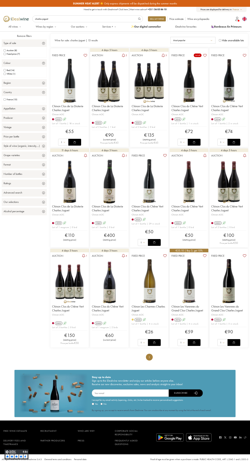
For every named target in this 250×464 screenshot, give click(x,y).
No (104, 403)
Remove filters (24, 36)
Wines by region (44, 26)
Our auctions (77, 26)
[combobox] (237, 9)
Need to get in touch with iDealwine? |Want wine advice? (125, 9)
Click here (123, 9)
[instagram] (230, 437)
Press (81, 440)
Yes (96, 403)
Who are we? (86, 430)
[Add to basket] (74, 142)
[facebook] (220, 437)
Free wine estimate (15, 430)
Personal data (80, 459)
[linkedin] (240, 437)
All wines (13, 26)
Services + (107, 26)
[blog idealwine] (245, 437)
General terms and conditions (57, 459)
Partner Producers (52, 440)
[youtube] (235, 437)
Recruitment (48, 430)
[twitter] (225, 437)
